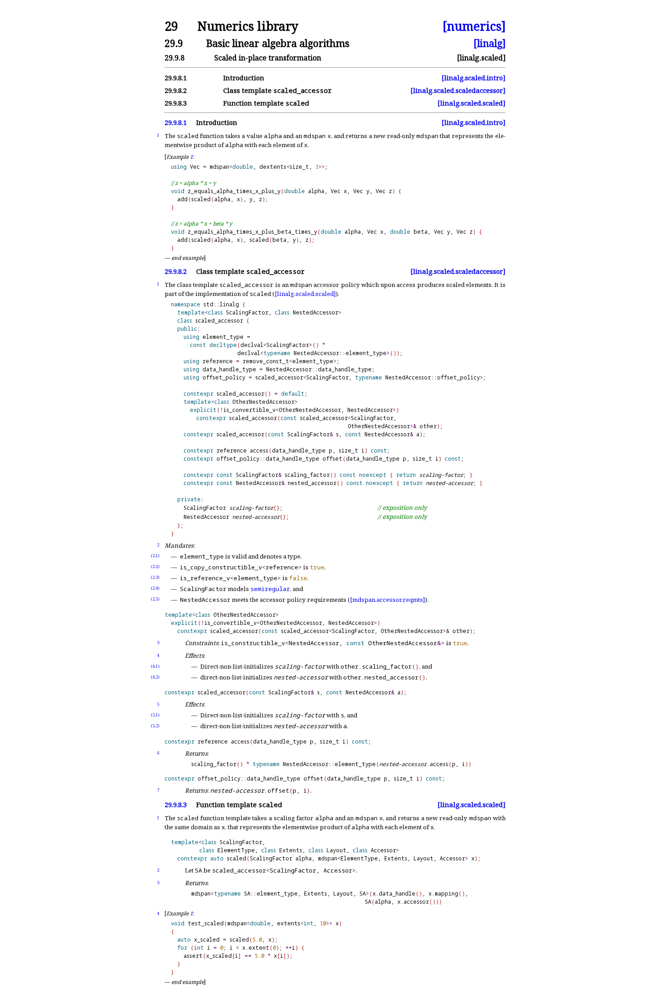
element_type (223, 337)
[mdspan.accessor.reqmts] (387, 600)
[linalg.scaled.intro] (474, 77)
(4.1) (155, 666)
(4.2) (155, 677)
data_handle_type (229, 369)
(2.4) (155, 588)
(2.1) (155, 556)
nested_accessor (312, 483)
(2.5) (155, 599)
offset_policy (224, 377)
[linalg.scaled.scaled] (471, 103)
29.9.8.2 (176, 271)
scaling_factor (307, 475)
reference (218, 361)
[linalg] (490, 43)
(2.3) (155, 577)
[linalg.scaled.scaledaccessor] (458, 90)
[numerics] (474, 26)
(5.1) (155, 715)
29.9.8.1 (176, 122)
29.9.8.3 (176, 804)
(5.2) (155, 726)
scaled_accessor (219, 320)
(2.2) (155, 566)
